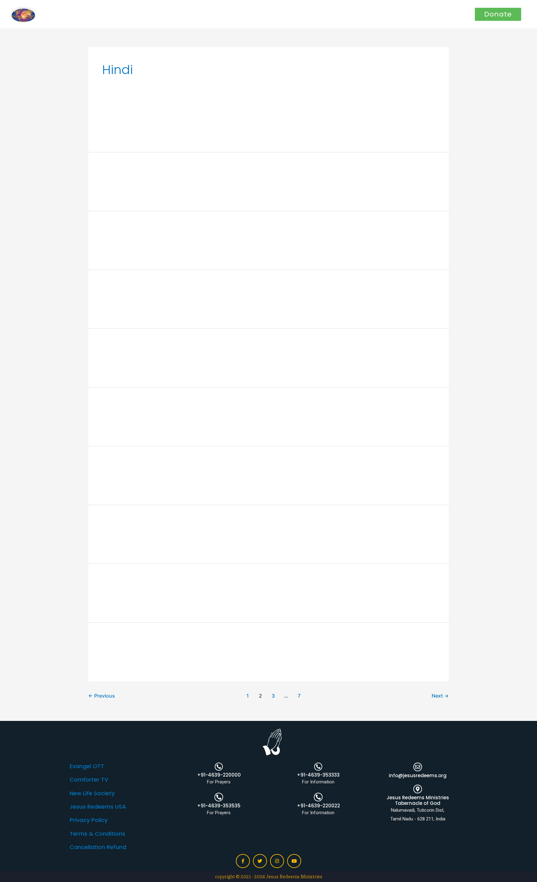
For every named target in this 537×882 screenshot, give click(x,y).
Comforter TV (89, 779)
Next (440, 696)
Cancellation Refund (98, 847)
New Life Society (92, 793)
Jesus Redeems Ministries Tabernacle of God (418, 800)
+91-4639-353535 (219, 805)
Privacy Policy (89, 820)
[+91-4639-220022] (318, 797)
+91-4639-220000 (219, 775)
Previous (101, 696)
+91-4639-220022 (318, 805)
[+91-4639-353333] (318, 767)
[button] (498, 14)
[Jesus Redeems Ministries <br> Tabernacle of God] (417, 789)
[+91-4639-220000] (219, 767)
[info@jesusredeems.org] (417, 767)
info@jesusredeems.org (418, 775)
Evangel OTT (87, 766)
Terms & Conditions (97, 834)
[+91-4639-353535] (218, 797)
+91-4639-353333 (318, 775)
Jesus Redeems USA (98, 806)
